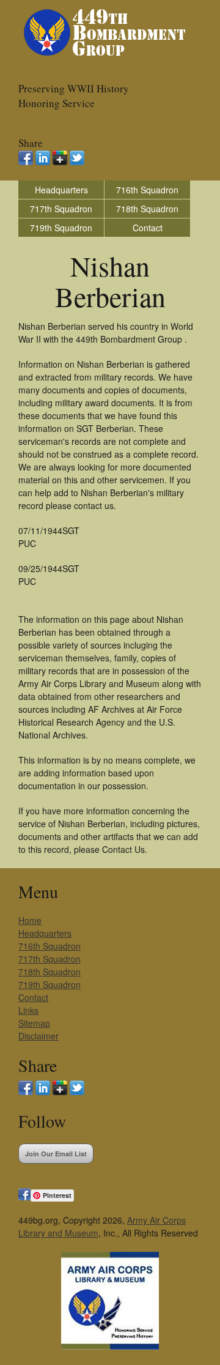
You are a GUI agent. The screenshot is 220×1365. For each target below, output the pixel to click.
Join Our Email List (56, 1153)
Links (28, 1010)
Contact (148, 227)
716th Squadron (147, 190)
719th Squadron (61, 227)
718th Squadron (147, 209)
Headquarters (61, 190)
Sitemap (34, 1023)
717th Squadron (61, 209)
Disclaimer (38, 1036)
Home (30, 920)
